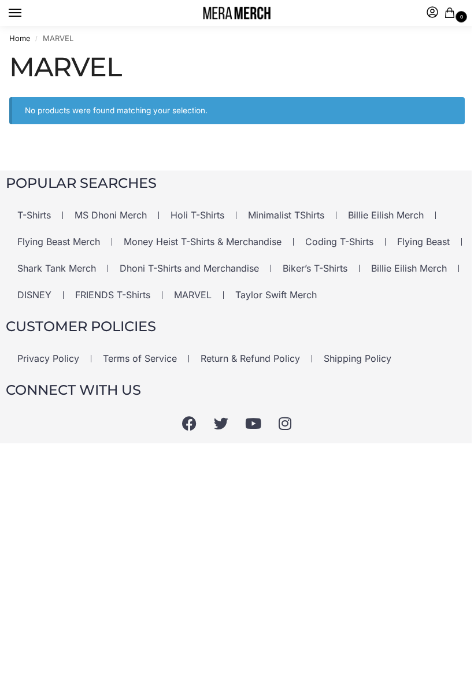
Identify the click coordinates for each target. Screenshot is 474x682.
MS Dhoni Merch (111, 215)
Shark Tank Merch (56, 268)
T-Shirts (34, 215)
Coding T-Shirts (339, 241)
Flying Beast (423, 241)
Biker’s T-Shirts (315, 268)
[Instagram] (285, 423)
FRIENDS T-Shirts (112, 295)
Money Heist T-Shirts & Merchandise (203, 241)
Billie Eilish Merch (386, 215)
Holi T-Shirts (197, 215)
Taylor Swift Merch (276, 295)
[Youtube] (253, 423)
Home (20, 38)
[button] (452, 13)
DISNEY (34, 295)
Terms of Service (140, 358)
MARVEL (193, 295)
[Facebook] (189, 423)
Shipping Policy (357, 358)
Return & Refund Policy (250, 358)
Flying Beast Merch (58, 241)
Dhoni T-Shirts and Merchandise (189, 268)
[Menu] (26, 13)
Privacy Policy (48, 358)
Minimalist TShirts (286, 215)
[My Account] (432, 13)
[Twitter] (221, 423)
